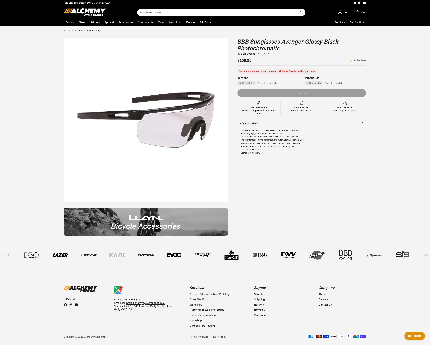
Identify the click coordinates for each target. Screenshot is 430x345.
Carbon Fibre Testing (202, 325)
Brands (78, 30)
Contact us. (351, 110)
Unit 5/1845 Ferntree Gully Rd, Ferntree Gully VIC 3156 (143, 307)
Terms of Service (199, 336)
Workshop (196, 320)
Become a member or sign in (254, 71)
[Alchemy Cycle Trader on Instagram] (359, 3)
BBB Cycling (93, 30)
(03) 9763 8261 (133, 299)
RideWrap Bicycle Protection (207, 309)
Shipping (259, 299)
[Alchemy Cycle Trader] (85, 12)
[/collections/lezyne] (146, 222)
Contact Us (325, 304)
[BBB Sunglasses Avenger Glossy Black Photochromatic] (146, 120)
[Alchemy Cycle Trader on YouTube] (364, 3)
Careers (323, 299)
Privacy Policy (218, 336)
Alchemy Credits (287, 71)
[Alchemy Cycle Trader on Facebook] (355, 3)
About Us (324, 294)
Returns (259, 304)
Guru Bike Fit (197, 299)
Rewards (259, 309)
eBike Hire (196, 304)
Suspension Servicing (203, 315)
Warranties (260, 315)
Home (67, 30)
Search (258, 294)
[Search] (301, 12)
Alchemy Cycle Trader (96, 336)
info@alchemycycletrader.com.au (145, 303)
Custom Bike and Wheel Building (209, 294)
